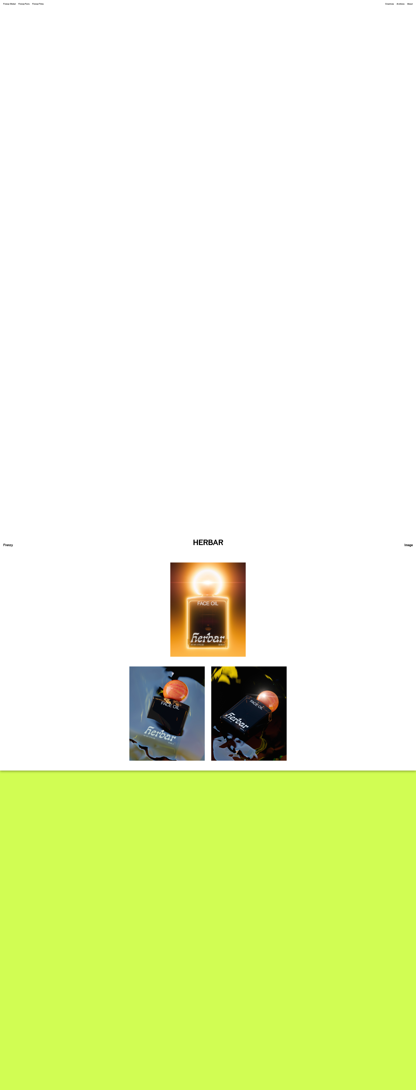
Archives (401, 4)
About (410, 4)
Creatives (389, 4)
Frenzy (8, 545)
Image (408, 545)
